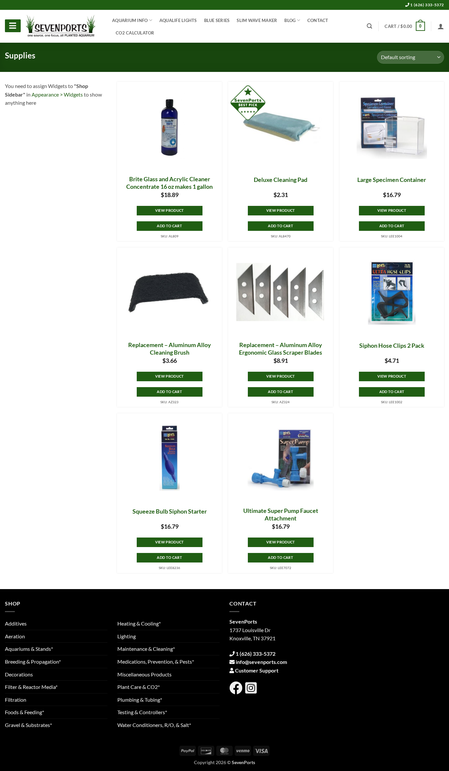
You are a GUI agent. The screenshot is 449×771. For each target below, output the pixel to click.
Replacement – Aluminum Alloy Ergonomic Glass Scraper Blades (280, 348)
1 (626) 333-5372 (427, 4)
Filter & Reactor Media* (31, 687)
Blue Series (217, 20)
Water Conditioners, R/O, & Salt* (154, 725)
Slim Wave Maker (257, 20)
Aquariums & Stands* (29, 649)
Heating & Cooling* (139, 623)
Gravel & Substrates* (28, 725)
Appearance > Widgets (57, 94)
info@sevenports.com (261, 662)
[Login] (440, 26)
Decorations (19, 674)
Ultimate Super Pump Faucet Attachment (280, 514)
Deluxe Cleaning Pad (280, 179)
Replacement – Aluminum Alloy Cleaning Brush (169, 348)
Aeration (15, 636)
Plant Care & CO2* (138, 687)
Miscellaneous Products (144, 674)
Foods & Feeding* (24, 712)
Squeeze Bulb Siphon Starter (169, 511)
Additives (16, 623)
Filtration (15, 699)
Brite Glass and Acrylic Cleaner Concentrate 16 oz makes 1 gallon (169, 183)
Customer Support (256, 670)
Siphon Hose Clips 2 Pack (391, 345)
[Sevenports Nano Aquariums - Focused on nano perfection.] (60, 26)
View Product (169, 210)
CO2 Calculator (135, 32)
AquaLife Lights (178, 20)
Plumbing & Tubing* (139, 699)
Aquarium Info (130, 20)
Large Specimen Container (391, 179)
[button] (405, 26)
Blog (289, 20)
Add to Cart (169, 226)
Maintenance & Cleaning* (146, 649)
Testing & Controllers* (142, 712)
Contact (317, 20)
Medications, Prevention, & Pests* (155, 661)
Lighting (126, 636)
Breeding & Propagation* (33, 661)
